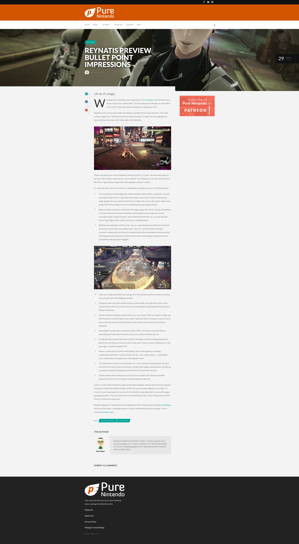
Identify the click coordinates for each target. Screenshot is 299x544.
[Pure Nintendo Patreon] (197, 106)
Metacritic (89, 510)
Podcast (129, 25)
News (95, 25)
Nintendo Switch (108, 420)
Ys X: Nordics (147, 100)
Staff (139, 25)
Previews (90, 42)
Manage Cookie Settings (94, 527)
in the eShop (166, 405)
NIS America (123, 420)
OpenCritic (89, 516)
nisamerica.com (107, 412)
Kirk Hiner (98, 72)
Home (87, 25)
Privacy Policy (90, 522)
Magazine (119, 25)
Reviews (106, 25)
